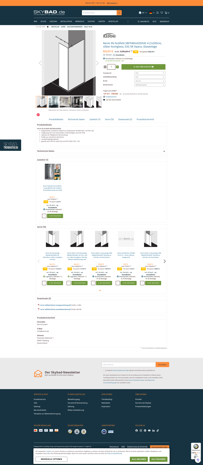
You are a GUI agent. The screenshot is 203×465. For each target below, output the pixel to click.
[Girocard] (51, 430)
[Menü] (199, 444)
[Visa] (41, 430)
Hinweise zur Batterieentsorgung (47, 413)
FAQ (35, 403)
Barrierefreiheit (40, 410)
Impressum (114, 446)
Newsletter (106, 403)
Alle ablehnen (139, 459)
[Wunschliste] (161, 12)
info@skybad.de (111, 97)
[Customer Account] (157, 12)
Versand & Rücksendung (77, 403)
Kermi (63, 27)
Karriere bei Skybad (143, 403)
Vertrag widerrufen (159, 447)
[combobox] (99, 12)
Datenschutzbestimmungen (121, 370)
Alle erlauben (158, 459)
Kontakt (138, 399)
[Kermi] (109, 39)
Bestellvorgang (74, 399)
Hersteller (55, 27)
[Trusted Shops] (70, 431)
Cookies (48, 451)
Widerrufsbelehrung (76, 410)
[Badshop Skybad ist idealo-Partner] (104, 431)
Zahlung (71, 406)
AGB (123, 446)
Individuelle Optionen (51, 459)
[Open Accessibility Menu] (198, 460)
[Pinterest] (145, 430)
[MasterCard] (35, 430)
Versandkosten (120, 55)
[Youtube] (149, 430)
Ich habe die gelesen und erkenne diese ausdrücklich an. (130, 370)
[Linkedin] (153, 430)
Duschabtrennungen (74, 27)
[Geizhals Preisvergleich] (110, 431)
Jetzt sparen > (112, 3)
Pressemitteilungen (143, 406)
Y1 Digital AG (87, 446)
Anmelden (162, 364)
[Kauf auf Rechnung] (56, 430)
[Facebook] (136, 430)
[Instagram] (141, 430)
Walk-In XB (88, 27)
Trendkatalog (107, 399)
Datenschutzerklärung (114, 453)
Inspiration (106, 406)
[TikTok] (157, 430)
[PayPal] (46, 430)
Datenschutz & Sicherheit (137, 446)
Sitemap (37, 406)
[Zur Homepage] (48, 27)
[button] (143, 12)
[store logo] (49, 12)
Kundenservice (40, 399)
